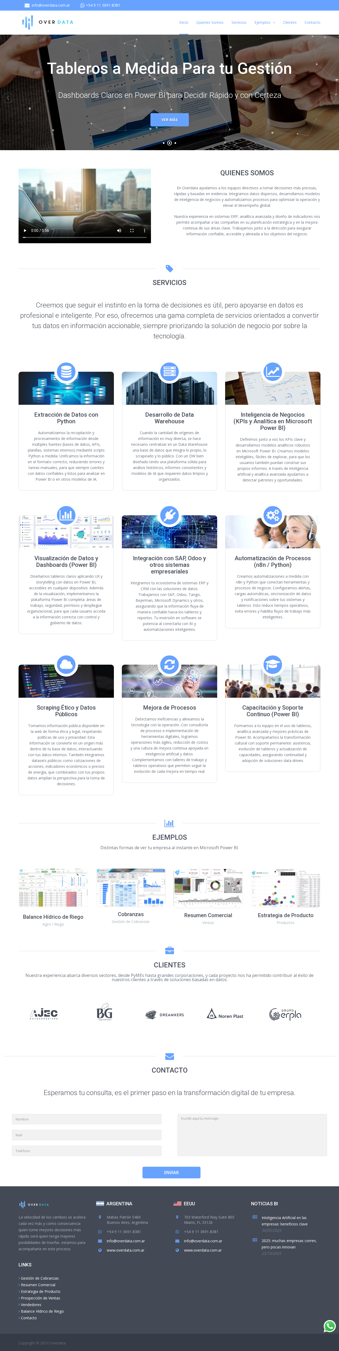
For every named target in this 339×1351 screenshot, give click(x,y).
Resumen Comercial (38, 1284)
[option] (49, 1013)
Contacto (29, 1317)
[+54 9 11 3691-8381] (102, 5)
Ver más (170, 119)
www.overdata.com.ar (125, 1250)
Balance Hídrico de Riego (42, 1311)
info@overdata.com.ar (51, 5)
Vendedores (31, 1304)
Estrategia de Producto (40, 1291)
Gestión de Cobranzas (40, 1278)
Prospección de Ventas (40, 1298)
